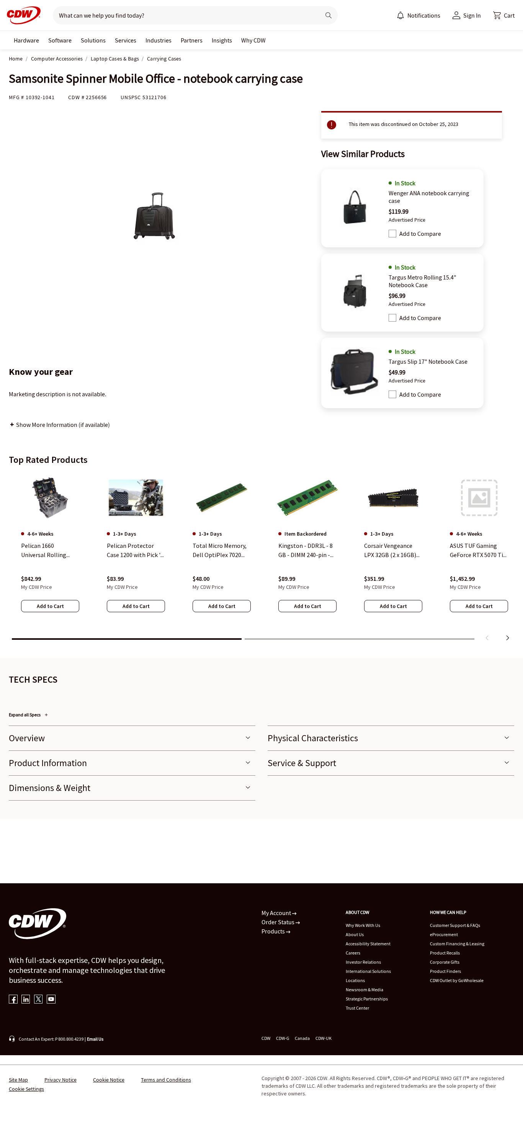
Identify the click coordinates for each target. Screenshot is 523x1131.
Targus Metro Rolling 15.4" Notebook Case (422, 281)
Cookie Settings (26, 1088)
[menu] (418, 15)
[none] (26, 40)
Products (274, 931)
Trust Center (357, 1008)
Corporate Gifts (444, 962)
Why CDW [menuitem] (253, 40)
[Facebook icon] (13, 1000)
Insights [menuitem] (222, 40)
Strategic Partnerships (367, 999)
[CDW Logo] (21, 15)
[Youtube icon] (51, 1000)
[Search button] (328, 15)
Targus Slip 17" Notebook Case (428, 361)
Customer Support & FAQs (455, 925)
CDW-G (282, 1038)
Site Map (18, 1079)
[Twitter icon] (38, 1000)
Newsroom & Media (364, 989)
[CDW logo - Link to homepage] (21, 15)
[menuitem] (400, 15)
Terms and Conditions (166, 1079)
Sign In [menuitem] (472, 15)
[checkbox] (392, 233)
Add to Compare (420, 233)
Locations (355, 980)
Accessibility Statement (368, 943)
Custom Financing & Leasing (457, 943)
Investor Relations (363, 962)
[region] (261, 558)
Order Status (279, 922)
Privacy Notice (60, 1079)
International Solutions (368, 971)
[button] (504, 15)
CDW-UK (323, 1038)
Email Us (95, 1039)
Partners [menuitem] (192, 40)
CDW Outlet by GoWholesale (457, 980)
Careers (353, 953)
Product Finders (445, 971)
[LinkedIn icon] (25, 1000)
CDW (266, 1038)
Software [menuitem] (60, 40)
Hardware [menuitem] (26, 40)
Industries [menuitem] (158, 40)
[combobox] (183, 15)
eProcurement (444, 934)
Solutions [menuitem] (93, 40)
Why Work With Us (363, 925)
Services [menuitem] (125, 40)
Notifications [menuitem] (423, 15)
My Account (277, 913)
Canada (302, 1038)
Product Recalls (445, 953)
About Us (355, 934)
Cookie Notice (108, 1079)
